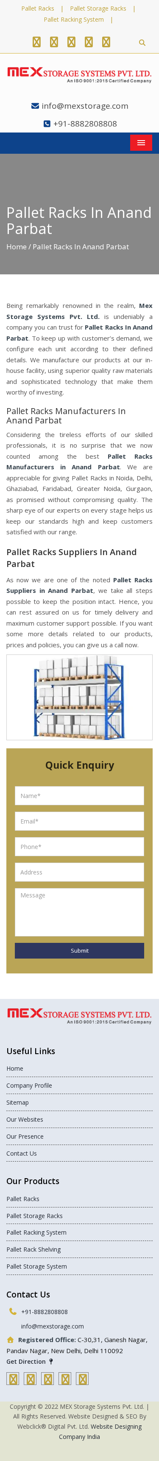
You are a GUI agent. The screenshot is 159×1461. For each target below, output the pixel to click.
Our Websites (24, 1119)
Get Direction (26, 1361)
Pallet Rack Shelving (33, 1249)
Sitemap (17, 1102)
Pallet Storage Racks (98, 8)
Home (16, 246)
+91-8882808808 (85, 123)
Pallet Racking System (74, 19)
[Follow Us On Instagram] (71, 41)
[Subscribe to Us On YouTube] (106, 41)
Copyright (23, 1406)
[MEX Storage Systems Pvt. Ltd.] (79, 75)
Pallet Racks (37, 8)
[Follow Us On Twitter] (53, 41)
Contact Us (21, 1153)
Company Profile (29, 1085)
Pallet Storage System (36, 1266)
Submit (80, 950)
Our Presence (25, 1136)
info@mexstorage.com (85, 105)
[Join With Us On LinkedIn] (88, 41)
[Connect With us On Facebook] (36, 41)
